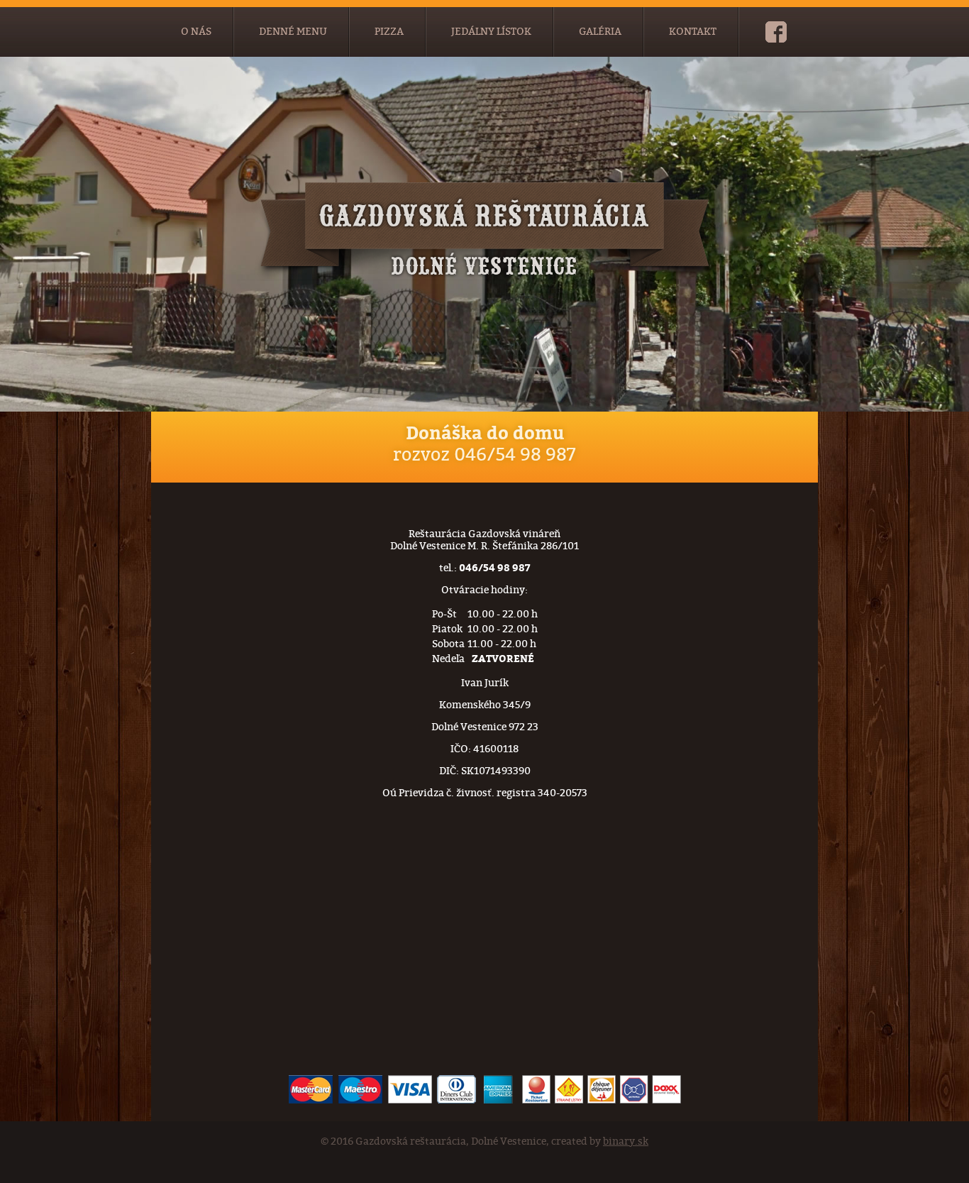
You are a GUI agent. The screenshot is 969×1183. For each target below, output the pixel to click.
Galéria (600, 32)
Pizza (389, 32)
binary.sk (625, 1141)
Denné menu (293, 32)
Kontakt (692, 32)
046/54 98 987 (515, 455)
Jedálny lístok (491, 32)
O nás (196, 32)
